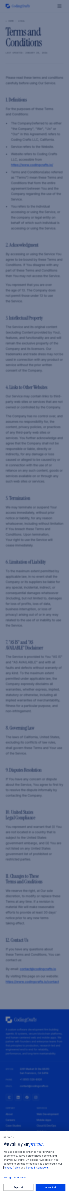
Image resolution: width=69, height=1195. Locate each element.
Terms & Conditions (37, 1167)
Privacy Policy (12, 1167)
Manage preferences (15, 1177)
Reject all (18, 1187)
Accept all (50, 1187)
